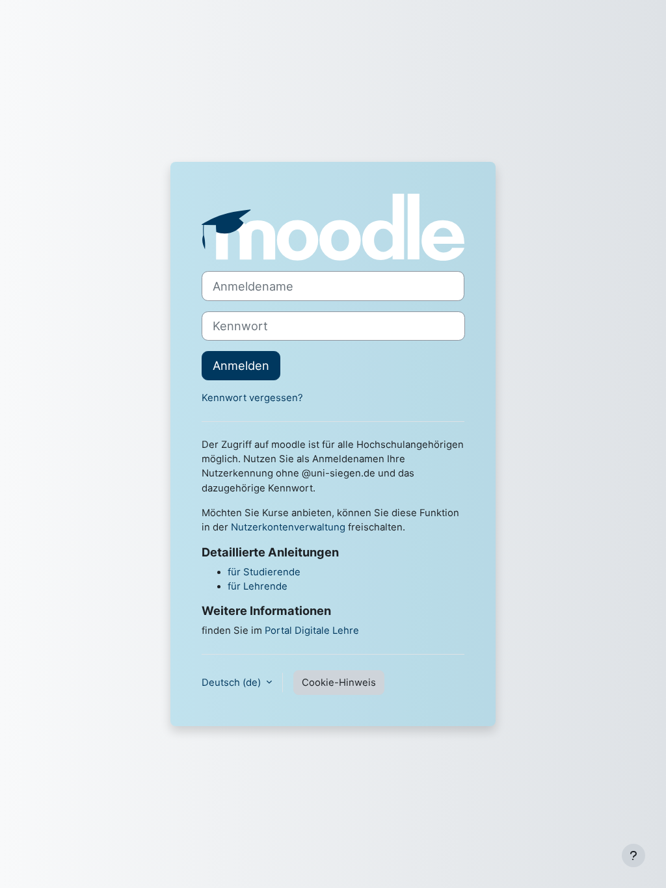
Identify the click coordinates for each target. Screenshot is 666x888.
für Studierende (264, 572)
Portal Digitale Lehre (312, 630)
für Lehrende (257, 586)
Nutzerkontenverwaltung (288, 527)
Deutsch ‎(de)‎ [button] (232, 682)
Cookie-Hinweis (339, 682)
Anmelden (241, 365)
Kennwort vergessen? (252, 398)
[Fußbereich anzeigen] (633, 855)
